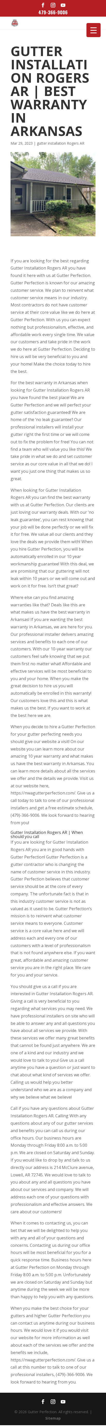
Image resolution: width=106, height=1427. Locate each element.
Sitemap (53, 1418)
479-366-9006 (53, 12)
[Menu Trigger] (93, 30)
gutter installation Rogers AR (60, 143)
